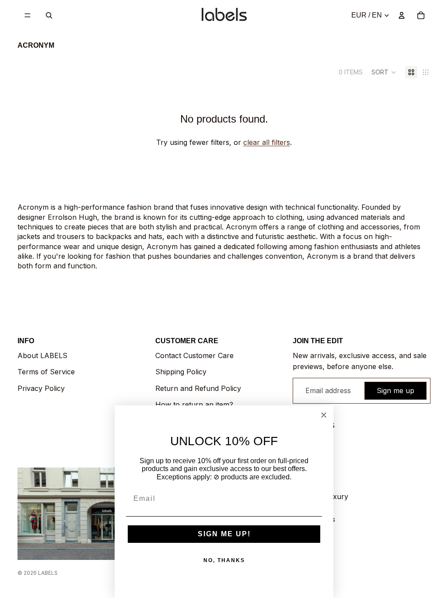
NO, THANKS (224, 560)
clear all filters (266, 142)
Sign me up (395, 390)
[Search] (49, 15)
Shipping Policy (180, 371)
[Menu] (28, 15)
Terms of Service (46, 371)
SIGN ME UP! (224, 534)
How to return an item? (194, 404)
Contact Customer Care (194, 355)
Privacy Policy (41, 388)
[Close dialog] (323, 415)
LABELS (48, 573)
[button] (383, 72)
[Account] (401, 15)
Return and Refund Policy (198, 388)
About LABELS (42, 355)
